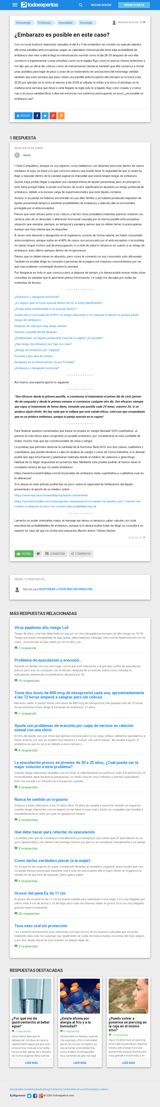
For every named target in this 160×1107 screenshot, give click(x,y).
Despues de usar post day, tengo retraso (40, 326)
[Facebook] (34, 1095)
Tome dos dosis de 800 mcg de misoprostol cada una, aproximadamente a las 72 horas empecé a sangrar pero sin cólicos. (79, 694)
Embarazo (44, 22)
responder (47, 589)
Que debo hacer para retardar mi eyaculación (54, 832)
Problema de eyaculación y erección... (48, 660)
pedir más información (75, 589)
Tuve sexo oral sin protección (40, 926)
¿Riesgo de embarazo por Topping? (37, 350)
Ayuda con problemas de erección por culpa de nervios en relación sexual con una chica (73, 727)
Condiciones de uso (73, 1089)
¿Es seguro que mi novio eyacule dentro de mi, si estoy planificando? (58, 303)
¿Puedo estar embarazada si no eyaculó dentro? (45, 309)
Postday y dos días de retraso (33, 356)
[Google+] (40, 1095)
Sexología (86, 22)
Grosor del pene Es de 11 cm (40, 893)
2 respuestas (28, 820)
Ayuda (39, 1089)
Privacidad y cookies (97, 1089)
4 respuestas (28, 750)
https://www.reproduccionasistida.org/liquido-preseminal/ (51, 495)
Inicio (13, 1089)
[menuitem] (37, 115)
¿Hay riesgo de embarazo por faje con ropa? (43, 344)
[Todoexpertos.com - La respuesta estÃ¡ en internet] (39, 5)
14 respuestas (29, 681)
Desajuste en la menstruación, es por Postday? (44, 362)
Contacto (56, 1089)
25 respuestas (29, 914)
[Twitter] (28, 1095)
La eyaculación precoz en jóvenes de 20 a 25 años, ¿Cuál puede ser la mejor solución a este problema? (76, 764)
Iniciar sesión (101, 5)
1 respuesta (27, 648)
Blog (46, 1089)
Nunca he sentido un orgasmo (41, 799)
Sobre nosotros (25, 1089)
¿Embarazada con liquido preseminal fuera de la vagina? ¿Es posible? (58, 338)
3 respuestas (28, 787)
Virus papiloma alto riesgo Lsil (41, 627)
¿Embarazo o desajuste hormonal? (36, 297)
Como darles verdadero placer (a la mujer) (52, 860)
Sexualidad (65, 22)
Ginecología (23, 22)
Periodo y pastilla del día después (35, 332)
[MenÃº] (15, 5)
